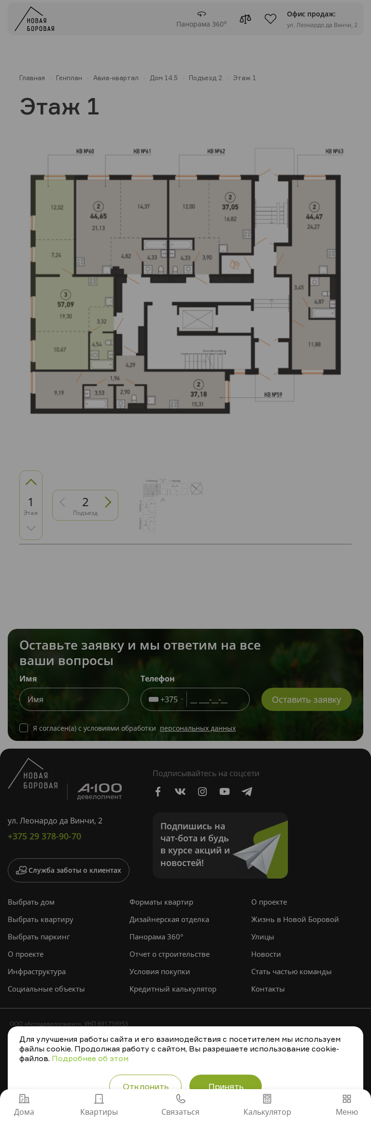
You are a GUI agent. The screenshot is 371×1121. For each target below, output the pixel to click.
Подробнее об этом (90, 1058)
